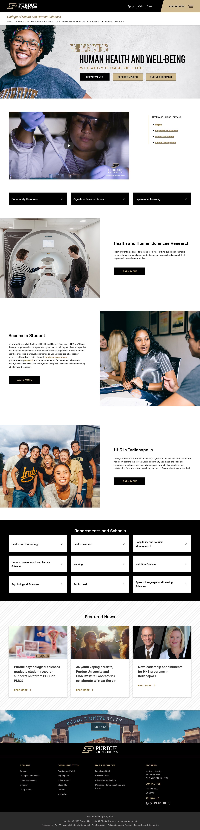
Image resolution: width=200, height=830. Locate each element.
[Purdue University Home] (100, 750)
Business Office (102, 775)
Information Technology (105, 780)
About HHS (21, 21)
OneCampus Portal (66, 770)
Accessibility (47, 824)
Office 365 (62, 784)
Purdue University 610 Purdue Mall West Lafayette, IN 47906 (157, 774)
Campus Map (26, 789)
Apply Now (100, 726)
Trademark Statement (127, 821)
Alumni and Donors (112, 21)
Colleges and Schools (29, 775)
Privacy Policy (140, 824)
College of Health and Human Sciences (34, 16)
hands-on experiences (56, 357)
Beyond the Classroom (166, 130)
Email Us (150, 792)
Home (10, 21)
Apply (131, 6)
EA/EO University (63, 824)
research (28, 360)
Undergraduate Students (44, 21)
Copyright (67, 821)
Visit (140, 6)
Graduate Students (72, 21)
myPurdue (62, 794)
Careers (23, 770)
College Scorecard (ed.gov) (120, 824)
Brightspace (63, 775)
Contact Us (153, 824)
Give (149, 6)
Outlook (61, 789)
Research (92, 21)
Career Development (165, 142)
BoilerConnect (64, 780)
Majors (158, 124)
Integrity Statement (81, 824)
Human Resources (28, 780)
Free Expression (99, 824)
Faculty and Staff (102, 770)
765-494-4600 (152, 788)
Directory (24, 784)
